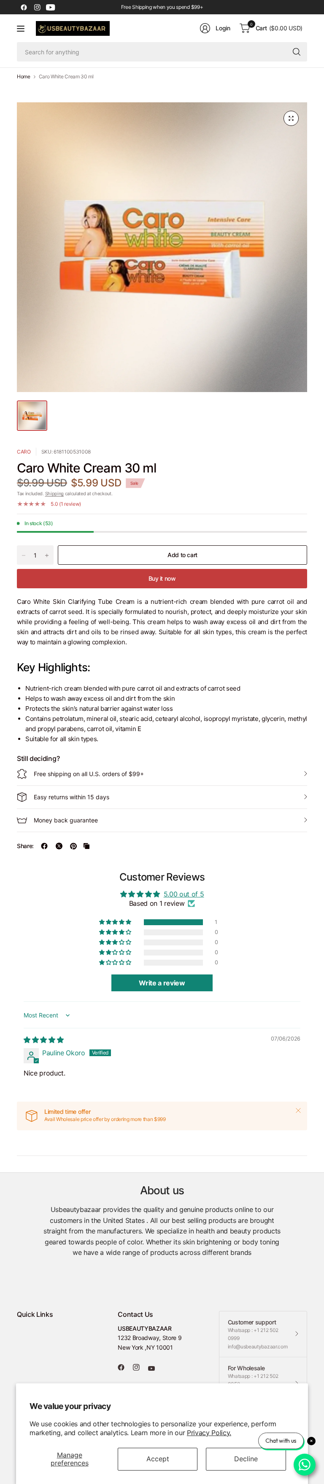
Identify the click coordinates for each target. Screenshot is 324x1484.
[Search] (296, 51)
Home (23, 76)
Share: (25, 846)
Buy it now (162, 578)
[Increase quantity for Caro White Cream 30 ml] (46, 555)
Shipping (54, 493)
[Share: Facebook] (44, 846)
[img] (43, 1040)
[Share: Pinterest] (73, 846)
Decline (246, 1459)
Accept (157, 1459)
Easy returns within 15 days (71, 797)
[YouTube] (50, 7)
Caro (24, 451)
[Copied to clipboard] (86, 846)
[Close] (298, 1110)
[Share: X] (59, 846)
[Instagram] (37, 7)
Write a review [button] (162, 983)
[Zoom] (291, 118)
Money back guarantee (66, 820)
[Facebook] (23, 7)
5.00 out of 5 (184, 894)
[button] (115, 922)
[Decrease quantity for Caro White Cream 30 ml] (23, 555)
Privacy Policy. (209, 1432)
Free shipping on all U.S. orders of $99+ (89, 773)
